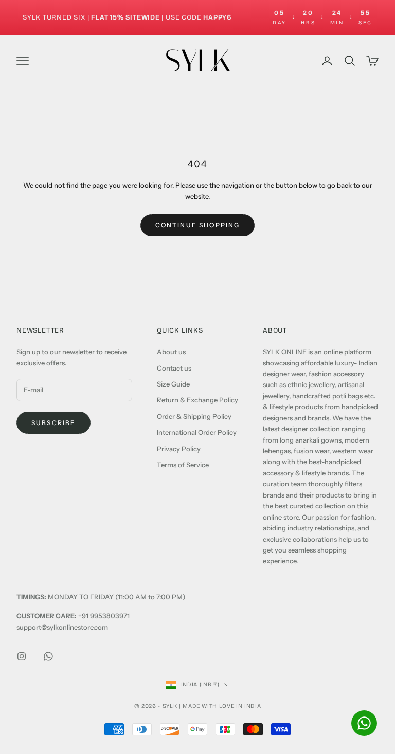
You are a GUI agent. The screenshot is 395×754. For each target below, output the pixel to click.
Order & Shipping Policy (194, 416)
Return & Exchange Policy (197, 400)
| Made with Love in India (220, 706)
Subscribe (53, 423)
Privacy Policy (179, 449)
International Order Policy (197, 432)
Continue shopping (197, 225)
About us (171, 351)
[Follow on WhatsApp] (48, 656)
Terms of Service (183, 465)
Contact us (174, 368)
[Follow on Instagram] (21, 656)
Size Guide (173, 384)
